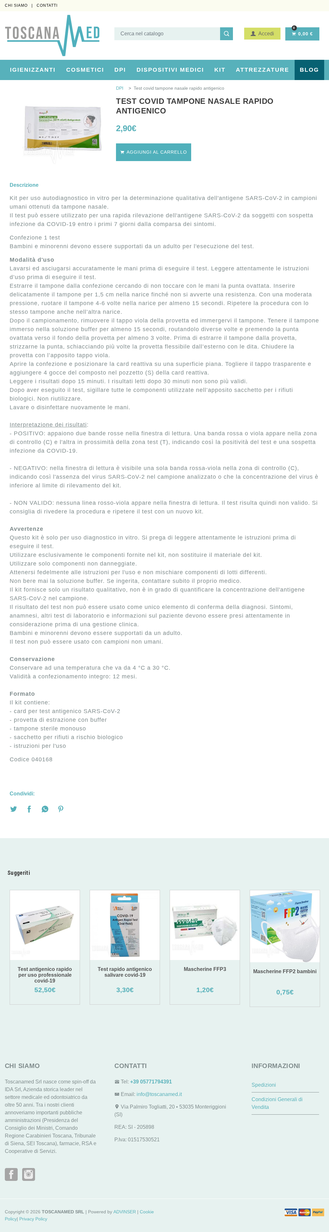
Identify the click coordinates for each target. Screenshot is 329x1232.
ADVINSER (124, 1211)
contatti (47, 5)
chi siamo (17, 5)
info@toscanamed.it (159, 1094)
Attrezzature (262, 70)
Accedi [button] (265, 33)
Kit (220, 70)
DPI (120, 70)
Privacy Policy (33, 1218)
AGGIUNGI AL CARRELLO (156, 152)
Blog (309, 70)
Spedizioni (264, 1085)
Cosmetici (85, 70)
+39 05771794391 (151, 1081)
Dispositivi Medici (170, 70)
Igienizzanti (33, 70)
